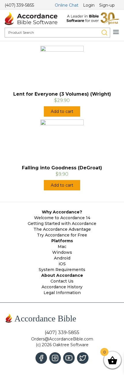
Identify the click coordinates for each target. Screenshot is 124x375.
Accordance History (62, 286)
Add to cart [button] (62, 111)
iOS (62, 263)
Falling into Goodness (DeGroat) (62, 168)
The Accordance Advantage (62, 229)
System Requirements (62, 269)
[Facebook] (41, 358)
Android (62, 258)
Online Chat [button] (66, 5)
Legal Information (62, 292)
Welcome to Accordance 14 (62, 217)
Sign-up (107, 5)
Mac (62, 246)
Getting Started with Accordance (62, 223)
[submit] (104, 32)
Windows (62, 252)
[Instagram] (55, 358)
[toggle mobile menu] (115, 32)
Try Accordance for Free (62, 235)
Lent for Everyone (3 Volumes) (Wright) (62, 94)
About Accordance (62, 275)
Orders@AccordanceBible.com (62, 339)
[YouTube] (69, 358)
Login (89, 5)
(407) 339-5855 (19, 5)
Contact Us (62, 281)
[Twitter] (83, 358)
